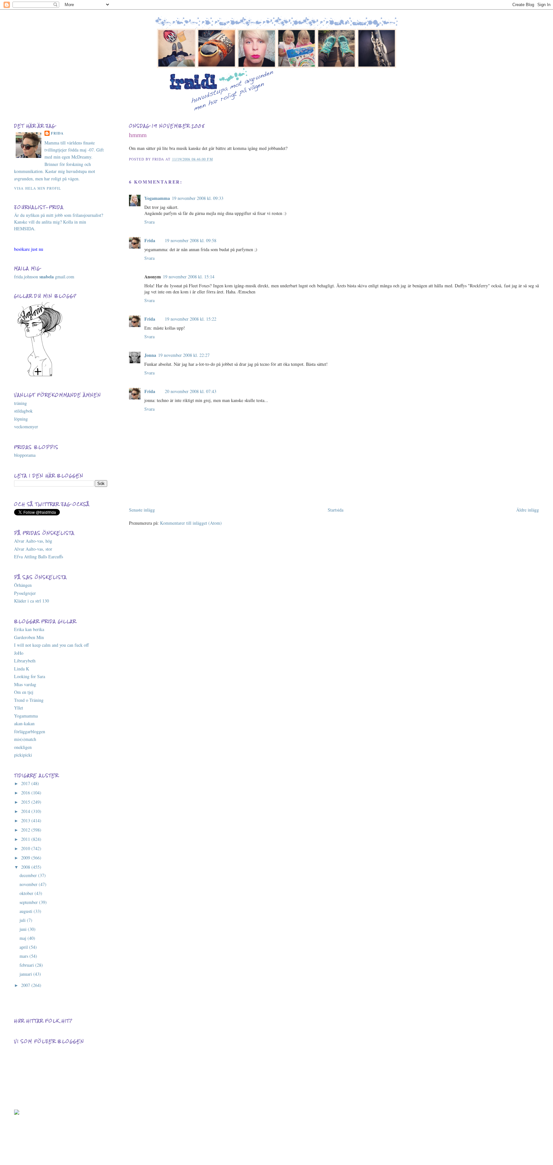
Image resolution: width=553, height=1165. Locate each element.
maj (24, 938)
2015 (26, 802)
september (29, 902)
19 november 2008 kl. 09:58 (190, 240)
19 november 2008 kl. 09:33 (197, 198)
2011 (26, 839)
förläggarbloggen (29, 731)
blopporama (25, 455)
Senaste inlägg (142, 510)
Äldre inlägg (527, 510)
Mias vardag (25, 684)
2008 (26, 867)
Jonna (150, 355)
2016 (26, 793)
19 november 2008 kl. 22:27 (184, 355)
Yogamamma (157, 198)
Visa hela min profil (37, 188)
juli (23, 920)
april (24, 947)
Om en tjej (23, 692)
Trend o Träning (29, 700)
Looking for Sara (29, 676)
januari (26, 974)
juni (24, 929)
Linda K (21, 669)
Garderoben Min (29, 637)
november (29, 884)
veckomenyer (26, 426)
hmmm (138, 134)
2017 (26, 783)
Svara (149, 222)
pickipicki (23, 755)
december (29, 875)
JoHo (18, 653)
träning (20, 403)
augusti (27, 911)
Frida (149, 240)
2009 (26, 858)
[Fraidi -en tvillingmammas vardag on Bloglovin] (39, 376)
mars (24, 956)
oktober (27, 893)
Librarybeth (25, 661)
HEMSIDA (24, 229)
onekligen (23, 747)
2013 (26, 820)
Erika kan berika (29, 629)
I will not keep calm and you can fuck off (51, 645)
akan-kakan (24, 723)
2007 (26, 985)
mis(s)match (25, 739)
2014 (26, 811)
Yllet (18, 708)
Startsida (335, 510)
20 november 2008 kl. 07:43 (190, 391)
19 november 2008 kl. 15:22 (190, 319)
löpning (21, 419)
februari (27, 965)
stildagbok (23, 411)
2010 (26, 848)
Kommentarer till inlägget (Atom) (191, 523)
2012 (26, 830)
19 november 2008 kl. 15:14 (188, 277)
